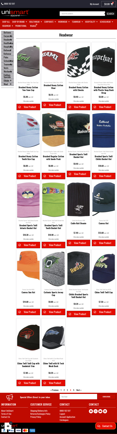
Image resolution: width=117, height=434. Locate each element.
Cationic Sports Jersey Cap (53, 294)
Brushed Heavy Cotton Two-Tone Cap (28, 89)
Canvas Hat (104, 223)
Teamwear (76, 21)
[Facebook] (91, 411)
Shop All (6, 21)
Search (110, 13)
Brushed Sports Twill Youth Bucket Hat (53, 227)
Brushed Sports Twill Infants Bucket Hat (28, 227)
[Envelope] (100, 411)
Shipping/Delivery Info (38, 410)
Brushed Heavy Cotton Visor (53, 86)
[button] (28, 107)
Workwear (62, 21)
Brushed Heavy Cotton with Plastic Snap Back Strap (104, 90)
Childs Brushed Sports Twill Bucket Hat (78, 296)
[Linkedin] (105, 411)
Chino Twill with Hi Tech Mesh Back (53, 365)
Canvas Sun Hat (28, 292)
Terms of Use (6, 413)
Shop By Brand (18, 21)
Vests (6, 68)
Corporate (48, 21)
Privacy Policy (35, 416)
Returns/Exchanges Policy (40, 413)
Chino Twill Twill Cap (104, 292)
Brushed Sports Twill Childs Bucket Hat (104, 158)
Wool (6, 84)
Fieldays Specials (7, 76)
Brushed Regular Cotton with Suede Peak (53, 158)
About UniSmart (7, 410)
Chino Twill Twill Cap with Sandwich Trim (28, 365)
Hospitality (90, 21)
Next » (78, 390)
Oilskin (6, 80)
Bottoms (7, 32)
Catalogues (64, 419)
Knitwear (7, 50)
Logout (62, 413)
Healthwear (34, 21)
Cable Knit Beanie (78, 223)
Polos (6, 57)
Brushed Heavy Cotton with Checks (78, 89)
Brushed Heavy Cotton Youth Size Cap (28, 158)
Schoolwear (105, 21)
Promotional (21, 25)
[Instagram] (96, 411)
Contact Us (5, 416)
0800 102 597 (9, 3)
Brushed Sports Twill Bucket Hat (78, 155)
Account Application (67, 416)
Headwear (6, 25)
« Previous (54, 390)
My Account (94, 4)
